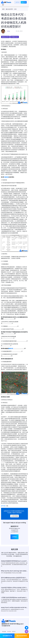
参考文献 (3, 506)
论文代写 (10, 511)
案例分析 (11, 348)
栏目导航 (9, 631)
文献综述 (6, 177)
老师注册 (17, 2)
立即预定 (14, 536)
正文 (15, 9)
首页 (3, 9)
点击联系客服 (14, 516)
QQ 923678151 (22, 636)
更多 (3, 4)
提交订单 (24, 2)
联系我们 (14, 631)
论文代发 (9, 554)
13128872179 (7, 636)
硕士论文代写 (9, 9)
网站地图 (4, 631)
